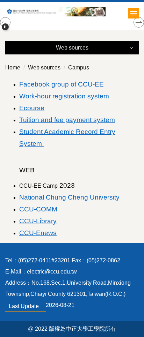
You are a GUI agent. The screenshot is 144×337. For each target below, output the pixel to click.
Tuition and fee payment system (67, 119)
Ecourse (31, 108)
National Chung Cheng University (70, 197)
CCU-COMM (38, 209)
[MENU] (133, 13)
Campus (78, 67)
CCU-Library (38, 221)
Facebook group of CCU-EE (61, 84)
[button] (5, 26)
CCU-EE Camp (47, 186)
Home (12, 67)
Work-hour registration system (64, 96)
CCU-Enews (38, 233)
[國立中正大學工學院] (72, 11)
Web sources (44, 67)
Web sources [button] (72, 48)
